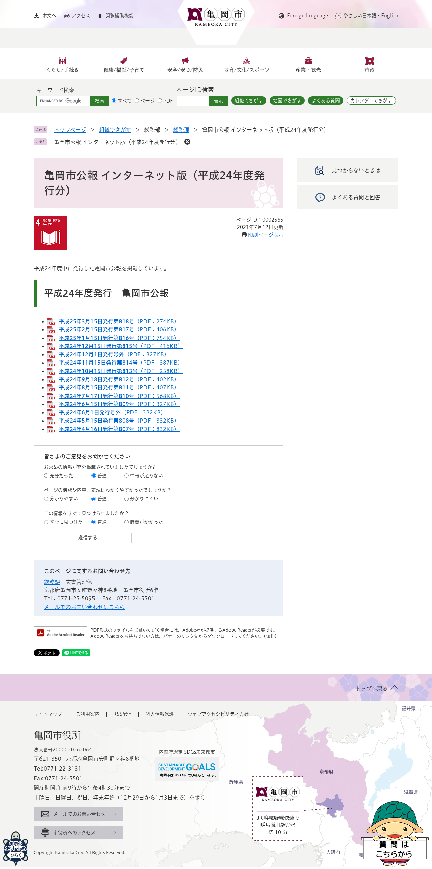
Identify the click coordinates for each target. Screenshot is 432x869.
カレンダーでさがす (371, 100)
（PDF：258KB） (121, 371)
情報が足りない (146, 475)
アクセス (81, 15)
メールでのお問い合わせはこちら (84, 607)
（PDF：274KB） (119, 321)
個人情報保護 (159, 714)
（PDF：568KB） (119, 396)
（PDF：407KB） (119, 387)
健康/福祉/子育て (124, 70)
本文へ (49, 15)
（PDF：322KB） (112, 412)
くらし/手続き (62, 70)
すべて (125, 100)
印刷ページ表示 (266, 234)
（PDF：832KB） (119, 420)
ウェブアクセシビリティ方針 (218, 714)
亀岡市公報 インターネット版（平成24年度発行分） (117, 142)
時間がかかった (146, 522)
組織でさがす (249, 100)
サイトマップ (48, 714)
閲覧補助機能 (119, 15)
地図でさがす (287, 100)
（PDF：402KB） (119, 379)
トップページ (70, 130)
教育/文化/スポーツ (247, 70)
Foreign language (307, 15)
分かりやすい (64, 498)
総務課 (181, 130)
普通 (102, 475)
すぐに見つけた (66, 522)
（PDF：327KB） (114, 354)
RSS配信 (122, 714)
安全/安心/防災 (185, 70)
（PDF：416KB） (121, 346)
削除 (187, 142)
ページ (147, 100)
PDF (168, 100)
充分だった (61, 475)
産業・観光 (308, 70)
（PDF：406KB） (119, 329)
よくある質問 (326, 100)
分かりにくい (144, 498)
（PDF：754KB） (119, 338)
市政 (369, 70)
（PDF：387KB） (121, 362)
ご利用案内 (88, 714)
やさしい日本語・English (370, 15)
